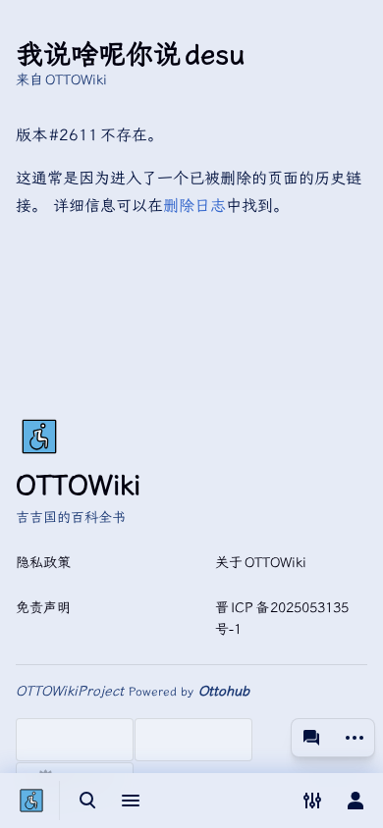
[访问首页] (31, 800)
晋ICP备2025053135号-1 (282, 618)
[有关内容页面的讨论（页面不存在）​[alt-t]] (311, 737)
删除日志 (194, 205)
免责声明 (43, 607)
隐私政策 (43, 562)
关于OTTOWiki (260, 562)
